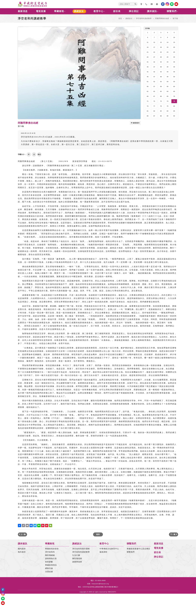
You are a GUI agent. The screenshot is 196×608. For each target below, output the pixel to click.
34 (167, 62)
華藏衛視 (59, 11)
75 (174, 101)
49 (167, 76)
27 (154, 57)
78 (161, 106)
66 (147, 96)
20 (174, 47)
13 (161, 42)
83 (161, 111)
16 (147, 47)
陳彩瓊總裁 (50, 555)
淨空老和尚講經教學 (144, 18)
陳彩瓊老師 (77, 559)
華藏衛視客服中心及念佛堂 (138, 549)
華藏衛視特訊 (51, 565)
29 (167, 57)
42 (154, 72)
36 (147, 67)
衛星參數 (49, 562)
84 (167, 111)
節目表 (117, 11)
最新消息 (23, 11)
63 (161, 91)
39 (167, 67)
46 (147, 76)
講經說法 (79, 11)
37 (154, 67)
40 (174, 67)
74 (167, 101)
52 (154, 81)
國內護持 (22, 549)
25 (174, 52)
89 (167, 116)
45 (174, 72)
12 (154, 42)
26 (147, 57)
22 (154, 52)
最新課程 (103, 552)
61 (147, 91)
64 (167, 91)
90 (174, 116)
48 (161, 76)
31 (147, 62)
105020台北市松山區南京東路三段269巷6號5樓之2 (100, 587)
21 (147, 52)
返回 (98, 534)
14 (167, 42)
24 (167, 52)
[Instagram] (167, 4)
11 (147, 42)
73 (161, 101)
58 (161, 86)
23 (161, 52)
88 (161, 116)
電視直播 (41, 11)
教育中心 (98, 11)
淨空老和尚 (50, 552)
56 (147, 86)
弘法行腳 (76, 555)
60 (174, 86)
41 (147, 72)
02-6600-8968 (100, 580)
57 (154, 86)
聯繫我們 (172, 11)
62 (154, 91)
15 (174, 42)
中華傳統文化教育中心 (109, 549)
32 (154, 62)
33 (161, 62)
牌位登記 (134, 11)
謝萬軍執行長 (51, 559)
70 (174, 96)
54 (167, 81)
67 (154, 96)
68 (161, 96)
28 (161, 57)
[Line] (172, 4)
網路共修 (49, 568)
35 (174, 62)
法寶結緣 (49, 572)
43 (161, 72)
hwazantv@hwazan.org (100, 583)
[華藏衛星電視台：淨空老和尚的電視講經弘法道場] (32, 4)
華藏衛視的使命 (52, 549)
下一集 (173, 534)
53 (161, 81)
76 (147, 106)
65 (174, 91)
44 (167, 72)
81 (147, 111)
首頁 (120, 18)
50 (174, 76)
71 (147, 101)
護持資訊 (152, 11)
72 (154, 101)
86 (147, 116)
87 (154, 116)
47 (154, 76)
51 (147, 81)
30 (174, 57)
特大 (39, 154)
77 (154, 106)
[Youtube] (176, 4)
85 (174, 111)
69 (167, 96)
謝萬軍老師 (77, 562)
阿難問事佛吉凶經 (162, 18)
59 (167, 86)
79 (167, 106)
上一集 (23, 534)
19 (167, 47)
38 (161, 67)
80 (174, 106)
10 (174, 37)
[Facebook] (163, 4)
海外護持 (22, 552)
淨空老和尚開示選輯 (81, 549)
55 (174, 81)
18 (161, 47)
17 (154, 47)
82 (154, 111)
